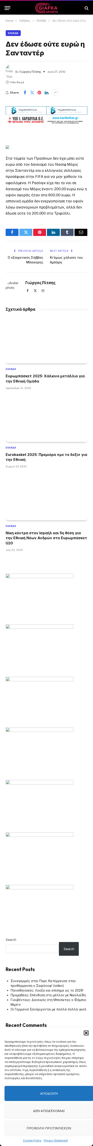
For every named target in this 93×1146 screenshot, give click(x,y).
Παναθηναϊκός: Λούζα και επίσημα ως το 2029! (47, 990)
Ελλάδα (13, 33)
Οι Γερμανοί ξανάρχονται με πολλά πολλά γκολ (48, 1009)
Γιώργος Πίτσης (30, 71)
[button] (86, 1033)
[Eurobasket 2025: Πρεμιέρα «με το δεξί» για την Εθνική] (46, 419)
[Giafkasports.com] (46, 8)
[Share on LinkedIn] (46, 92)
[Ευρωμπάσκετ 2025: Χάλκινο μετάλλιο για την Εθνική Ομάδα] (46, 341)
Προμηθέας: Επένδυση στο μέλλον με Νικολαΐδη (48, 995)
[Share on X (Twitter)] (32, 92)
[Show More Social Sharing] (55, 92)
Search (11, 940)
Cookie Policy (32, 1140)
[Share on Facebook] (24, 92)
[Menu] (7, 8)
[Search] (86, 8)
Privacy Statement (56, 1140)
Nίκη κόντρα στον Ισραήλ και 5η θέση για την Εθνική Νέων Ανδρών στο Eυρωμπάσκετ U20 (46, 538)
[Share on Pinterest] (39, 92)
